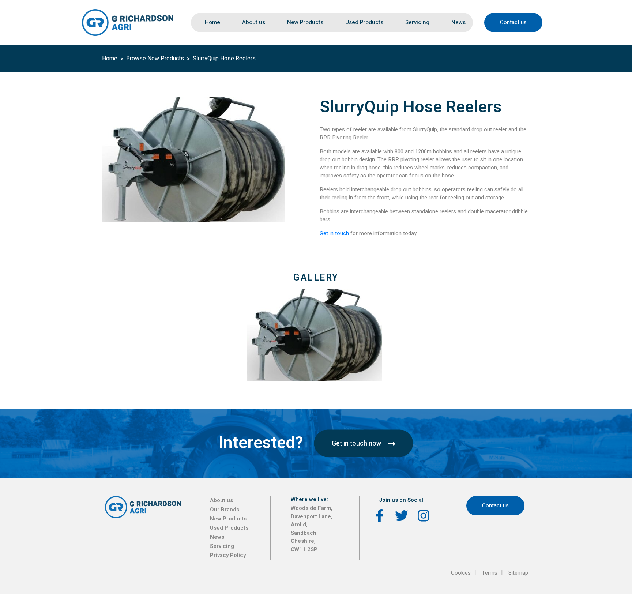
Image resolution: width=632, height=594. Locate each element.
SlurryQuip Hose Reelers (224, 58)
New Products (305, 22)
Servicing (417, 22)
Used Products (364, 22)
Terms (489, 573)
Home (212, 22)
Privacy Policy (228, 555)
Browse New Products (155, 58)
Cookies (461, 573)
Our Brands (224, 509)
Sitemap (518, 573)
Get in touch (335, 233)
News (458, 22)
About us (253, 22)
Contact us (513, 22)
